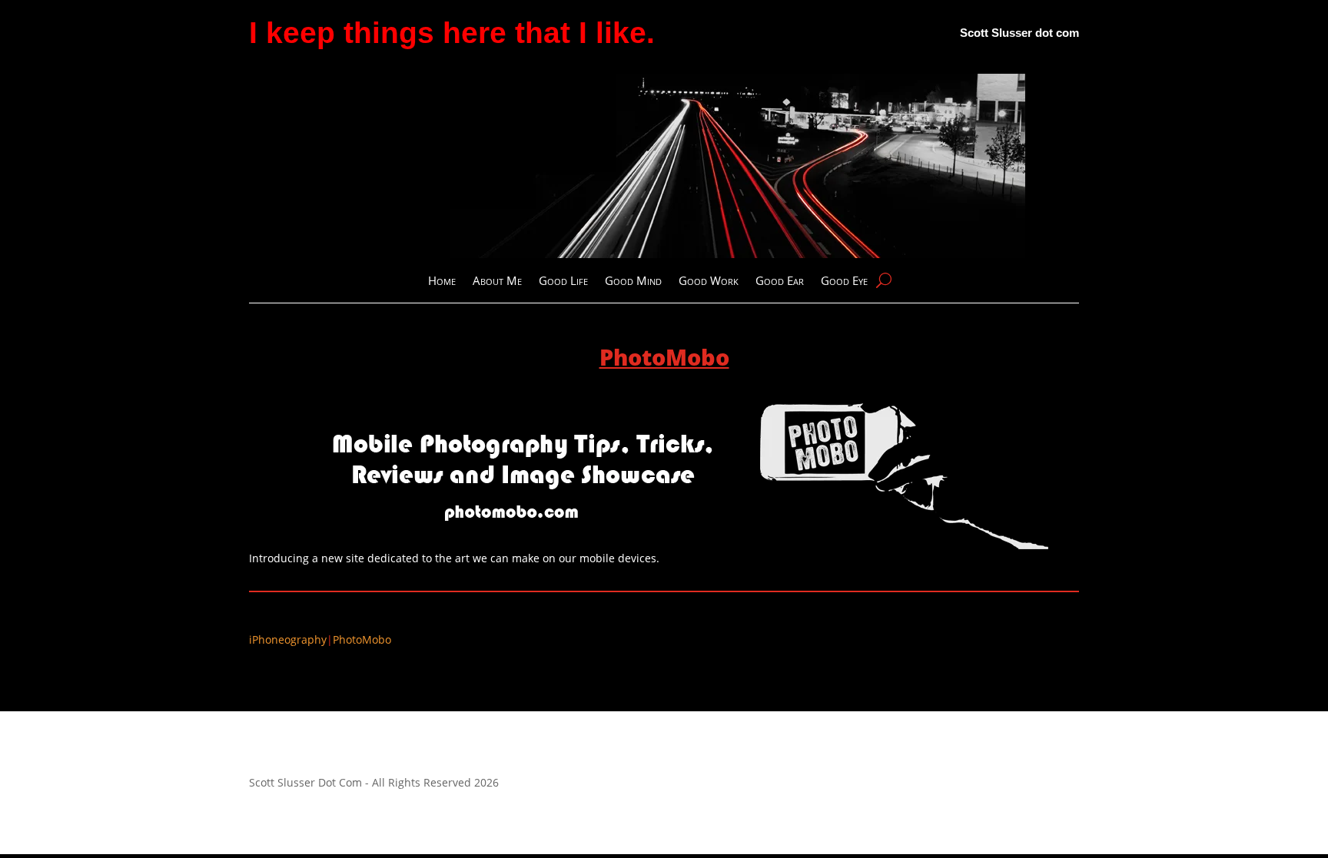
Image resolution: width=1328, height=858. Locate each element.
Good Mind (633, 281)
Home (442, 281)
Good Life (563, 281)
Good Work (709, 281)
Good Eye (844, 281)
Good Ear (779, 281)
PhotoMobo (362, 639)
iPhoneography (288, 639)
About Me (497, 281)
